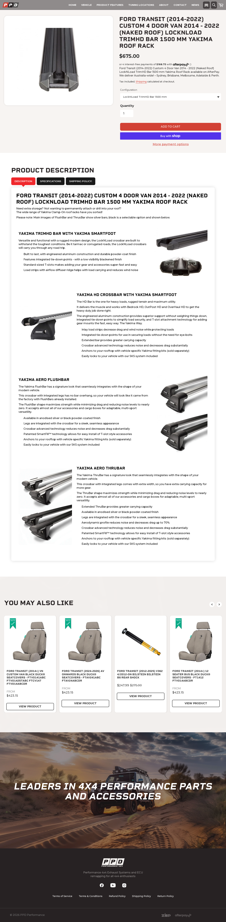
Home (72, 4)
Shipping (141, 81)
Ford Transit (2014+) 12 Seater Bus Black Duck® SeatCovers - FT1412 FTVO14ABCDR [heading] (191, 675)
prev (212, 604)
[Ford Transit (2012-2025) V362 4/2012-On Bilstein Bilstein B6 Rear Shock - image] (140, 641)
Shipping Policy (141, 896)
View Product (30, 706)
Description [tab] (23, 181)
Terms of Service (62, 896)
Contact (180, 4)
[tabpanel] (113, 374)
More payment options (171, 144)
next (219, 604)
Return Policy (165, 896)
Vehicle (86, 4)
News (195, 4)
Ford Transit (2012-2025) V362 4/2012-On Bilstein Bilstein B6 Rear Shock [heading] (140, 674)
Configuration (128, 89)
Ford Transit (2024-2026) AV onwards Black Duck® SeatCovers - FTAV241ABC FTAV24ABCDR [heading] (83, 675)
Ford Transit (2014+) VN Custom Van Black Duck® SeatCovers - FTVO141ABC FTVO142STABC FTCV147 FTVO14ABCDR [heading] (26, 677)
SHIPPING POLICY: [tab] (80, 181)
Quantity (127, 106)
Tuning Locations (141, 4)
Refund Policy (117, 896)
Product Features (110, 4)
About (164, 4)
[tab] (51, 181)
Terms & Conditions (90, 896)
